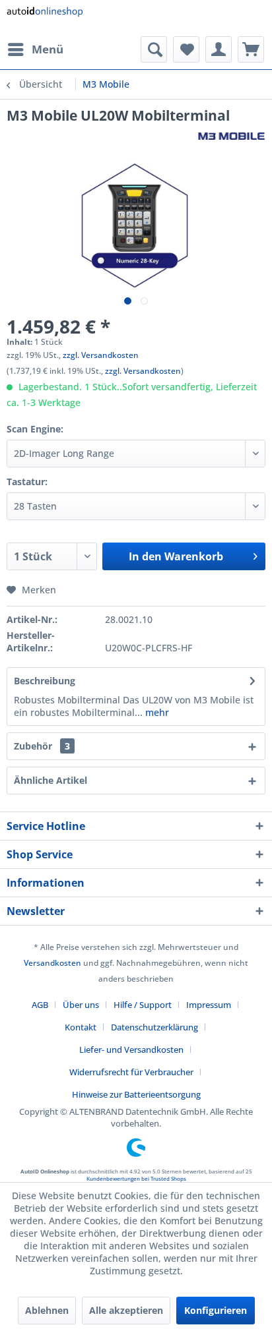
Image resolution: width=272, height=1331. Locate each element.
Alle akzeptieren (126, 1310)
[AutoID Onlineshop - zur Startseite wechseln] (45, 18)
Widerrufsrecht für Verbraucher (131, 1072)
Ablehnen (47, 1310)
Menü (47, 49)
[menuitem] (35, 49)
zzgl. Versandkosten (101, 355)
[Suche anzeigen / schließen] (154, 49)
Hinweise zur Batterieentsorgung (136, 1094)
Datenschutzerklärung (154, 1027)
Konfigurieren (215, 1310)
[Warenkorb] (251, 49)
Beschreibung (44, 680)
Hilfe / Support (143, 1005)
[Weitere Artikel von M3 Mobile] (231, 136)
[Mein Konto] (218, 49)
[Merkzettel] (186, 49)
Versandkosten (52, 962)
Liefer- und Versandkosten (131, 1049)
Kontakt (80, 1027)
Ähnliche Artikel (50, 780)
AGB (40, 1005)
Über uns (81, 1005)
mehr (156, 712)
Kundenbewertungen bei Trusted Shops (136, 1178)
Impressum (208, 1005)
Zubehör (42, 746)
